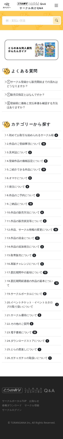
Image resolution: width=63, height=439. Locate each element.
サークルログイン (12, 409)
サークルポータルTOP (14, 401)
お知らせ (34, 401)
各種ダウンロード (12, 405)
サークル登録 (31, 405)
